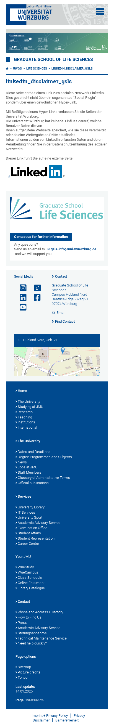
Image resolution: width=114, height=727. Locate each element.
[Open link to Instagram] (20, 288)
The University (29, 401)
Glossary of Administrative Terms (44, 478)
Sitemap (24, 667)
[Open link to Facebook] (35, 298)
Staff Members (29, 472)
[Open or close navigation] (100, 11)
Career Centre (28, 544)
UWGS (17, 68)
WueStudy (26, 567)
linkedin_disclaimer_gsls (72, 68)
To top (22, 677)
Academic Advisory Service (39, 523)
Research (25, 412)
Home (22, 391)
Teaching (25, 417)
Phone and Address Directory (40, 612)
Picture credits (29, 672)
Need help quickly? (32, 643)
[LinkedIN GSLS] (35, 172)
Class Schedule (30, 577)
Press (22, 622)
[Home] (7, 68)
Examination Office (32, 528)
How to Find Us (30, 617)
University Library (31, 507)
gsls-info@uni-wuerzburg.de (73, 249)
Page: (19, 700)
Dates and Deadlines (34, 452)
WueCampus (28, 572)
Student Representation (36, 538)
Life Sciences (36, 68)
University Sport (30, 517)
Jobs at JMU (28, 467)
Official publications (33, 483)
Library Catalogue (31, 588)
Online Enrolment (31, 583)
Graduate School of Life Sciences (53, 59)
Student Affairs (29, 533)
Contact (61, 276)
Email (60, 313)
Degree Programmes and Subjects (45, 457)
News (22, 462)
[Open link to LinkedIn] (20, 298)
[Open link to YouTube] (20, 307)
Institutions (26, 422)
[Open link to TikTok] (35, 288)
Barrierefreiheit (67, 720)
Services (25, 496)
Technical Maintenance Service (42, 638)
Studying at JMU (30, 407)
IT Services (26, 512)
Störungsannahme (32, 633)
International (27, 427)
